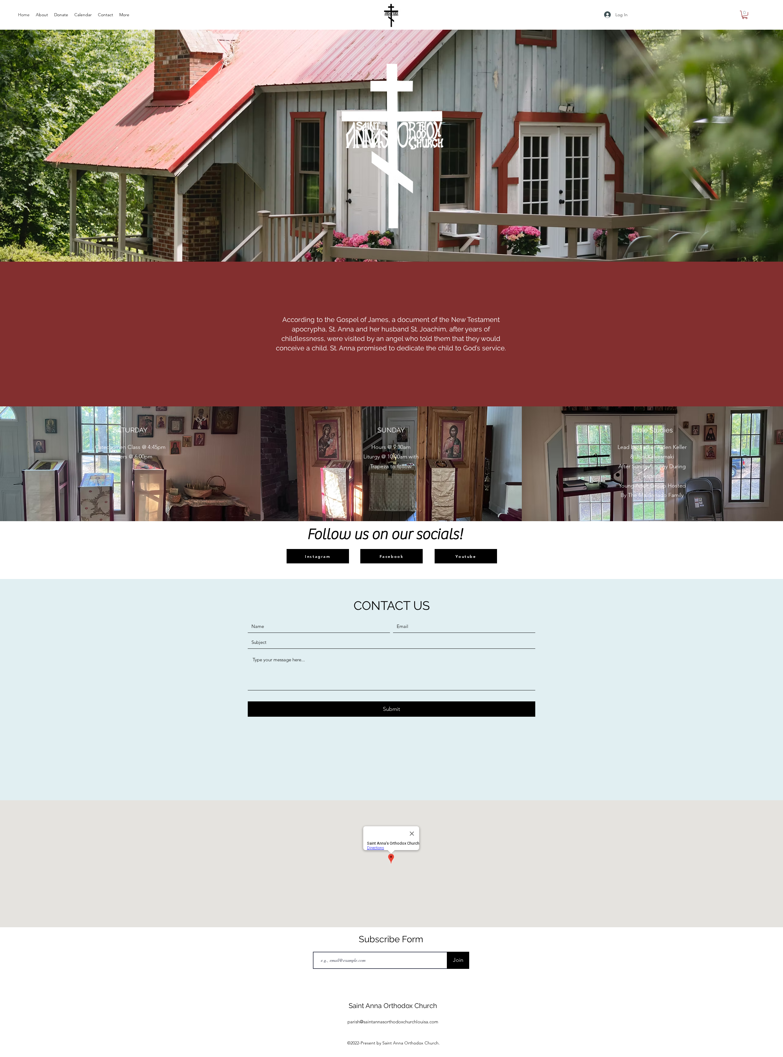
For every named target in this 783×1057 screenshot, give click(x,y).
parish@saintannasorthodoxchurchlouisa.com (392, 1022)
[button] (745, 15)
